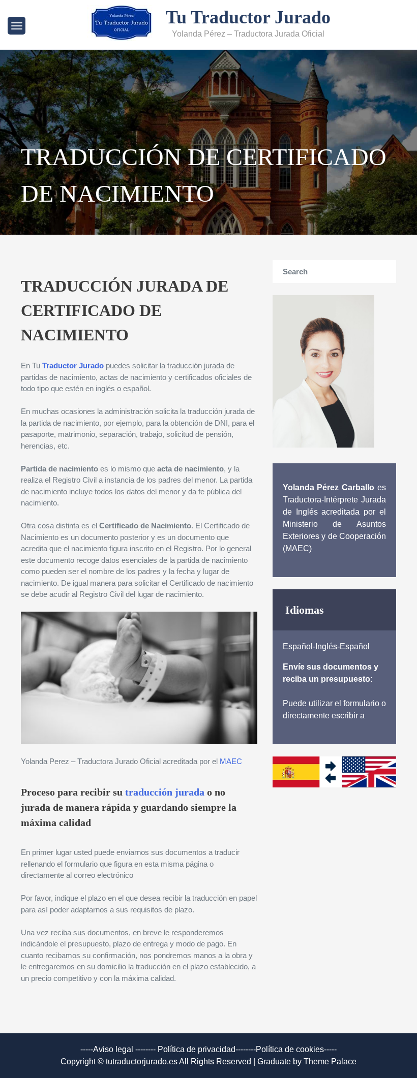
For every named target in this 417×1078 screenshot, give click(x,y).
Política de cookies (290, 1049)
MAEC (231, 761)
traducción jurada (164, 792)
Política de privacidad (196, 1049)
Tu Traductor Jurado (248, 17)
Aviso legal (113, 1049)
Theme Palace (330, 1061)
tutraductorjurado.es (142, 1061)
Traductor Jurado (73, 365)
